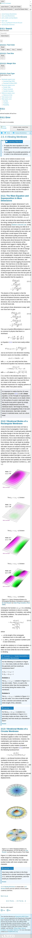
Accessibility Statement (13, 930)
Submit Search (5, 35)
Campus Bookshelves (21, 133)
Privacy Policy (17, 928)
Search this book (4, 30)
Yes (4, 910)
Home (8, 133)
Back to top (4, 896)
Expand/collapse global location (30, 132)
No (9, 910)
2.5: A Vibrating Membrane (8, 886)
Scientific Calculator (8, 91)
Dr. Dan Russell (6, 603)
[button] (5, 103)
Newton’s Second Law (19, 225)
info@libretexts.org (13, 931)
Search (3, 936)
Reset (2, 47)
